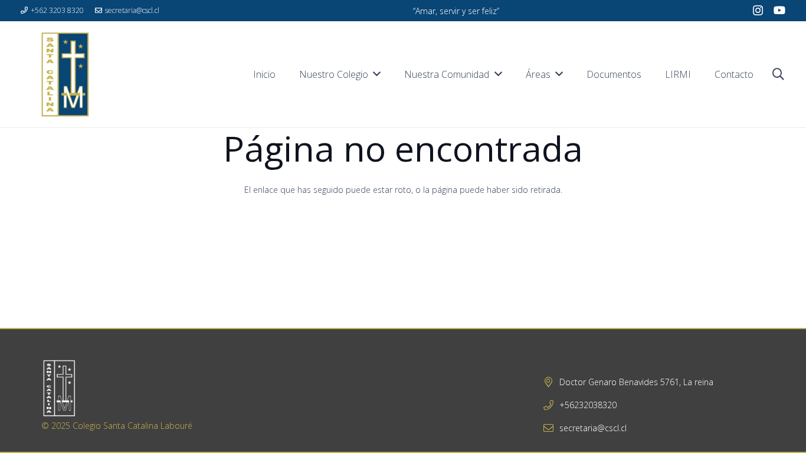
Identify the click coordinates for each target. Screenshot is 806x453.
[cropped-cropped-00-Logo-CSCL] (65, 74)
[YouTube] (779, 10)
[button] (778, 74)
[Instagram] (758, 11)
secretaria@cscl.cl (593, 428)
